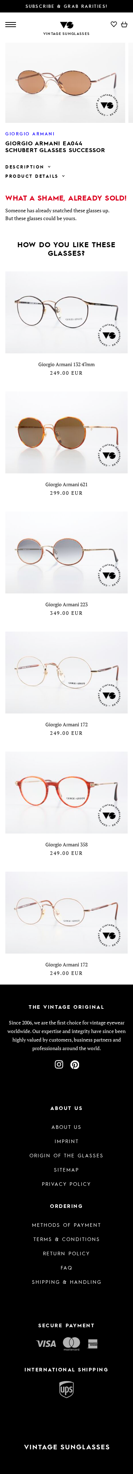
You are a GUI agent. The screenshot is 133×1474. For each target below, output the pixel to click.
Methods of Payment (66, 1224)
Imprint (67, 1141)
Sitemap (66, 1169)
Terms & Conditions (66, 1239)
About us (66, 1126)
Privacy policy (66, 1183)
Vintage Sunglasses (66, 33)
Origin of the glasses (66, 1155)
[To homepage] (66, 24)
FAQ (66, 1267)
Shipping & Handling (66, 1281)
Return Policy (66, 1253)
